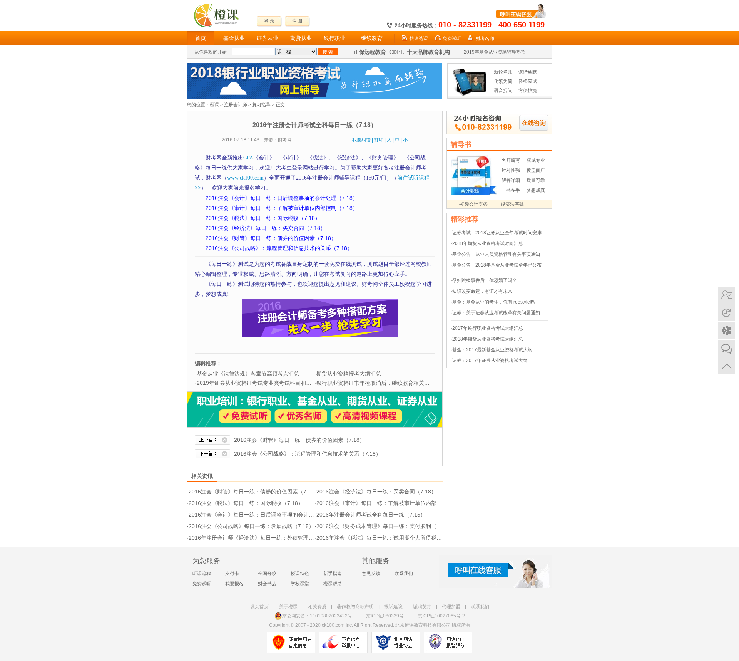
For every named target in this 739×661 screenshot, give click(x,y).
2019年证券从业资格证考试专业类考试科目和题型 (257, 383)
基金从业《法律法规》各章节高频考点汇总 (248, 374)
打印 (378, 140)
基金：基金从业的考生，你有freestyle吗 (493, 302)
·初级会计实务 (473, 204)
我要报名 (234, 583)
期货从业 (301, 38)
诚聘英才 (422, 606)
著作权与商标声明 (355, 606)
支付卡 (232, 573)
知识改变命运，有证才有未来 (482, 291)
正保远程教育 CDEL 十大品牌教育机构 (402, 52)
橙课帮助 (332, 583)
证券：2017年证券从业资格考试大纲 (490, 360)
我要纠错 (361, 140)
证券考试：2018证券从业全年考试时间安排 (497, 232)
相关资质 (317, 606)
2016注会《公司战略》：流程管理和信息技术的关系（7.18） (307, 454)
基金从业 (234, 38)
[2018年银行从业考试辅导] (314, 66)
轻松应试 (527, 81)
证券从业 (267, 38)
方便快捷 (527, 90)
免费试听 (452, 38)
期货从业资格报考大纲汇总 (348, 374)
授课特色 (300, 573)
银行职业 (334, 38)
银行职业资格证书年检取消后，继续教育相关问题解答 (381, 383)
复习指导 (261, 104)
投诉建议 (393, 606)
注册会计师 (235, 104)
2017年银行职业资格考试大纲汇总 (487, 328)
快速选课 (419, 38)
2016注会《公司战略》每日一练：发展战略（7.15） (251, 526)
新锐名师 (503, 72)
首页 (200, 38)
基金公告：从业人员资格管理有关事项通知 (496, 254)
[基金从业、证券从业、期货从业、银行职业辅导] (314, 395)
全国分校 (267, 573)
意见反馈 (371, 573)
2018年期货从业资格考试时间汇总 (487, 243)
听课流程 (201, 573)
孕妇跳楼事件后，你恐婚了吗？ (484, 280)
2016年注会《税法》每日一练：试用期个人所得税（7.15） (387, 538)
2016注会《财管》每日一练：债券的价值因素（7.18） (299, 440)
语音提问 (503, 90)
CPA (248, 158)
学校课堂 (300, 583)
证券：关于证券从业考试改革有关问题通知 (496, 312)
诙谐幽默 (527, 72)
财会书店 (267, 583)
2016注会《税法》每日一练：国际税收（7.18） (246, 503)
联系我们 (404, 573)
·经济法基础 (511, 204)
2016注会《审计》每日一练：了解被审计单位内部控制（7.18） (392, 503)
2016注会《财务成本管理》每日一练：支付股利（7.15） (384, 526)
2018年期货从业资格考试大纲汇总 (487, 339)
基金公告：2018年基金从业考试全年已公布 (497, 265)
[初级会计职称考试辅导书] (474, 158)
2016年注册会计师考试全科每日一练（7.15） (371, 515)
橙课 (214, 104)
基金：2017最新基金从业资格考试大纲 (492, 349)
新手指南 (332, 573)
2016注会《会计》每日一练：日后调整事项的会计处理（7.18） (265, 515)
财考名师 (485, 38)
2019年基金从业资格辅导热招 (494, 52)
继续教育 (372, 38)
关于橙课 (288, 606)
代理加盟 (451, 606)
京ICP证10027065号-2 (441, 616)
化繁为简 (503, 81)
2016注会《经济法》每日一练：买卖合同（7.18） (376, 491)
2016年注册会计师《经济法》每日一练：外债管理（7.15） (259, 538)
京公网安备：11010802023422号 (317, 616)
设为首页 (259, 606)
